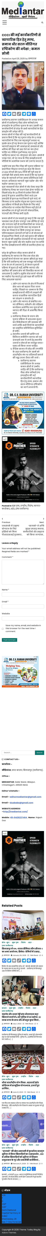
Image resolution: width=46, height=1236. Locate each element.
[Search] (42, 22)
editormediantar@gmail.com (25, 796)
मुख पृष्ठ (16, 505)
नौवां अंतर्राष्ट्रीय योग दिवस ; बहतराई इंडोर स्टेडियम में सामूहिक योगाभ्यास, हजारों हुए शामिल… (20, 1085)
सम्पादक (32, 58)
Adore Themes (9, 1232)
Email (5, 601)
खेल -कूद (5, 942)
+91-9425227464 (18, 817)
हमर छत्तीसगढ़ (22, 508)
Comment (7, 557)
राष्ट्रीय (23, 505)
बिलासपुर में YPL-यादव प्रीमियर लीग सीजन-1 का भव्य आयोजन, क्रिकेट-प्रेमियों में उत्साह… (22, 950)
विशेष (30, 505)
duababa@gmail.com (21, 802)
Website (6, 613)
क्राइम (4, 1008)
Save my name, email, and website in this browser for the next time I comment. (23, 628)
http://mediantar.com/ (15, 811)
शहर (13, 508)
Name (5, 589)
